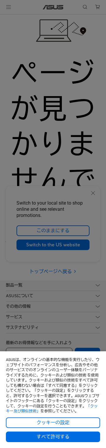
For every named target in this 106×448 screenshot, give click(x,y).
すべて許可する (53, 437)
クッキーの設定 (53, 423)
